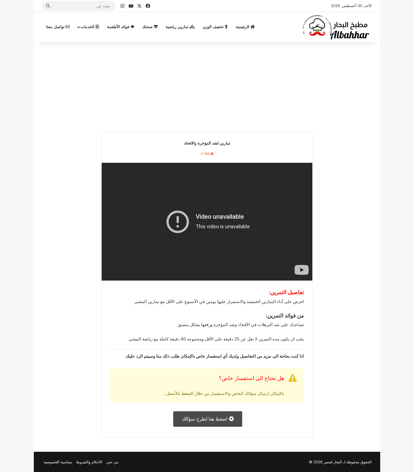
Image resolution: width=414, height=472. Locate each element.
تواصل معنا (56, 27)
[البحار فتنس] (336, 27)
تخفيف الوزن (213, 27)
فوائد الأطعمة (118, 27)
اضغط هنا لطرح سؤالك (205, 419)
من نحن (112, 462)
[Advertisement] (207, 84)
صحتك (148, 27)
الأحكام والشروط (89, 462)
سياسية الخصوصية (58, 462)
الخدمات (88, 27)
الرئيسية (243, 27)
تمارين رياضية (178, 27)
